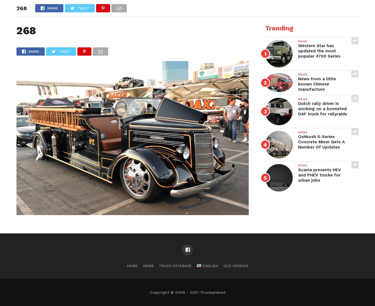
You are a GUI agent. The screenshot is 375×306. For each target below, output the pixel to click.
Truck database (175, 266)
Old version (235, 266)
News (148, 266)
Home (132, 266)
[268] (132, 213)
